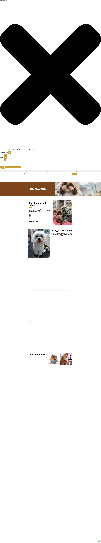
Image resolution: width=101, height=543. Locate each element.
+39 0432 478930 (32, 171)
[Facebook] (76, 171)
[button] (50, 74)
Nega (6, 166)
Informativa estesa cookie (3, 168)
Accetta (2, 166)
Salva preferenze (17, 166)
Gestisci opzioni (2, 161)
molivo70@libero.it (26, 171)
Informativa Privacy (2, 169)
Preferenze (11, 166)
